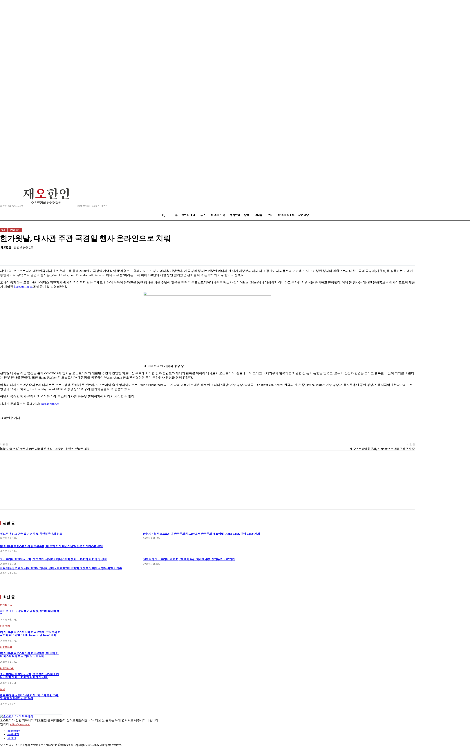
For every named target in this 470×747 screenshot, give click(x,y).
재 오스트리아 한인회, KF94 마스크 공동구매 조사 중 (382, 448)
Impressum (13, 730)
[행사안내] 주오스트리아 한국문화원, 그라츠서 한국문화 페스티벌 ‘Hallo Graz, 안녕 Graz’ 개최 (201, 533)
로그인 (11, 738)
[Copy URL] (395, 256)
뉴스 (3, 229)
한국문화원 (6, 647)
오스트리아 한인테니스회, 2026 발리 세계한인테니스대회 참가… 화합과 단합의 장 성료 (29, 676)
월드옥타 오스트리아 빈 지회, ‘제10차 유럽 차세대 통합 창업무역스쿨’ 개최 (189, 559)
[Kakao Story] (316, 256)
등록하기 (13, 734)
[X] (369, 256)
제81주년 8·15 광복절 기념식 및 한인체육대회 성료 (31, 533)
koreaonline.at (23, 286)
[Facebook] (356, 256)
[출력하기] (382, 256)
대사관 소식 (14, 229)
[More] (408, 256)
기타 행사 (5, 626)
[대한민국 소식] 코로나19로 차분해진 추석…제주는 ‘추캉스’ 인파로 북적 (45, 448)
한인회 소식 (6, 605)
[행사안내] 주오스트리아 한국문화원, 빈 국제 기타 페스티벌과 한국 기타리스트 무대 (29, 655)
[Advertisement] (207, 480)
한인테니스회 (7, 668)
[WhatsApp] (342, 256)
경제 (2, 689)
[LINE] (329, 256)
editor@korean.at (20, 724)
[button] (163, 215)
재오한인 (6, 247)
